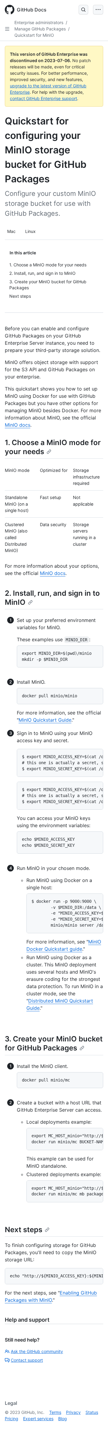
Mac (11, 231)
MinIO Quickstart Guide (45, 720)
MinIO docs (17, 425)
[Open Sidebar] (7, 29)
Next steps (23, 1229)
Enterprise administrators (38, 22)
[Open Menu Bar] (98, 9)
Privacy (73, 1412)
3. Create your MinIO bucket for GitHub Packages (54, 1043)
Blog (62, 1418)
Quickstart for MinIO (34, 35)
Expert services (38, 1418)
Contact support (27, 1360)
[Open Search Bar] (83, 9)
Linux (30, 231)
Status (92, 1412)
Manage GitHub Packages (40, 28)
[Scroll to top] (95, 1428)
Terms (55, 1412)
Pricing (11, 1418)
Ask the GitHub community (37, 1351)
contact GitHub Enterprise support (43, 98)
